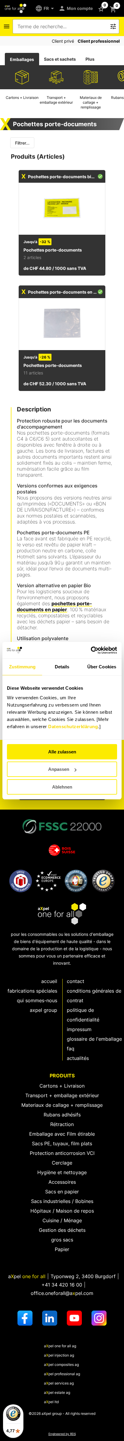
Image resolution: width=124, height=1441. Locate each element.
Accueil (49, 981)
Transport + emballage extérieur (62, 1095)
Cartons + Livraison (62, 1086)
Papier (62, 1249)
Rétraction (62, 1124)
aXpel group (43, 1010)
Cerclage (62, 1163)
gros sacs (62, 1240)
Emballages (22, 59)
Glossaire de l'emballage (94, 1039)
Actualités (78, 1058)
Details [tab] (62, 666)
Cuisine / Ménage (62, 1220)
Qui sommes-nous (37, 1000)
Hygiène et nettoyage (62, 1172)
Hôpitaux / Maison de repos (62, 1211)
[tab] (22, 59)
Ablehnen (62, 786)
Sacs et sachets (60, 59)
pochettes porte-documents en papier (54, 606)
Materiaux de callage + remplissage (62, 1105)
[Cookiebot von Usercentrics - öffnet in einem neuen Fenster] (90, 650)
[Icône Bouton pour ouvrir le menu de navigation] (7, 26)
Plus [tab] (90, 59)
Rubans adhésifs (62, 1115)
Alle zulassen (62, 751)
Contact (75, 981)
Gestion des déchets (62, 1230)
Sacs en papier (62, 1192)
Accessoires (62, 1182)
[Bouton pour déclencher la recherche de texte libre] (113, 26)
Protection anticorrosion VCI (62, 1153)
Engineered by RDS (62, 1434)
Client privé (63, 41)
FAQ (70, 1049)
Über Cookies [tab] (101, 666)
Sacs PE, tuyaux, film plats (62, 1143)
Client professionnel (99, 41)
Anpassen (58, 769)
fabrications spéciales (32, 991)
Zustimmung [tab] (22, 666)
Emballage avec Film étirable (62, 1134)
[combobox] (61, 26)
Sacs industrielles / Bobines (62, 1201)
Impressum (79, 1029)
